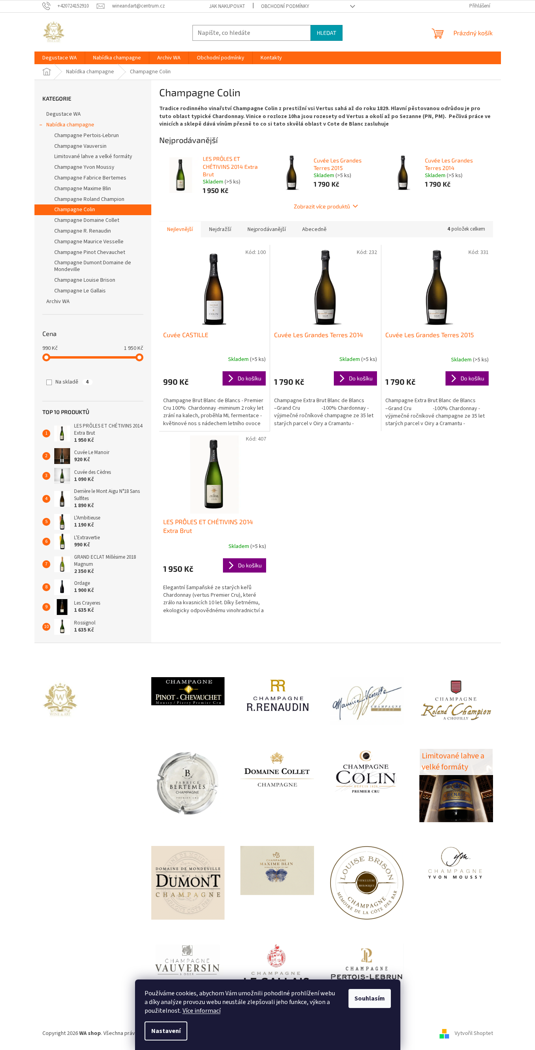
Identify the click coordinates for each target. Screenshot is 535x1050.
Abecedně (314, 229)
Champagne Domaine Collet (86, 220)
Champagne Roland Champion (89, 199)
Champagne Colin (74, 210)
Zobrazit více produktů (322, 206)
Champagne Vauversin (80, 146)
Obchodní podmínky (285, 6)
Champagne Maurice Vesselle (89, 242)
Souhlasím (369, 998)
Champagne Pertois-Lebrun (86, 135)
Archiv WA (58, 301)
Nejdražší (220, 229)
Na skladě (72, 382)
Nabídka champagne (70, 125)
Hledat (326, 32)
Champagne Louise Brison (84, 280)
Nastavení (166, 1031)
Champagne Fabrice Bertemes (90, 178)
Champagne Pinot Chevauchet (89, 252)
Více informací (202, 1010)
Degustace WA (63, 114)
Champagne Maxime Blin (82, 189)
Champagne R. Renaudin (82, 231)
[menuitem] (59, 58)
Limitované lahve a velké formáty (93, 156)
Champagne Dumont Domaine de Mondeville (92, 266)
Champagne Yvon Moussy (84, 167)
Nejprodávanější (267, 229)
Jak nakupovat (227, 6)
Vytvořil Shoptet (474, 1033)
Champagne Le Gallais (80, 291)
